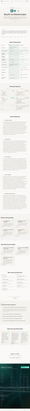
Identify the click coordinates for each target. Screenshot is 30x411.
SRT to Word (24, 390)
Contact (2, 400)
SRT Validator (21, 382)
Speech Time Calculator (28, 379)
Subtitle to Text (21, 386)
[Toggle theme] (22, 1)
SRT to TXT (24, 388)
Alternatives (2, 399)
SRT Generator (21, 380)
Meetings (2, 378)
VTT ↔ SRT (24, 378)
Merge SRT (21, 387)
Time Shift (21, 384)
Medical (11, 378)
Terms (1, 404)
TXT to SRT (24, 386)
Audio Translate (12, 384)
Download (26, 1)
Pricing (20, 1)
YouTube (2, 379)
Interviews (11, 374)
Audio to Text (2, 374)
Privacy (2, 403)
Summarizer (11, 383)
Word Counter (28, 376)
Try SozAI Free (15, 21)
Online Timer (27, 387)
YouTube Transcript (21, 376)
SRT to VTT (24, 380)
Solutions (12, 1)
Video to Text (2, 375)
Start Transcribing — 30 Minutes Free (15, 357)
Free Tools (16, 1)
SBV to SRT (24, 382)
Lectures (11, 375)
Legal (11, 379)
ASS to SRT (24, 384)
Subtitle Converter (24, 376)
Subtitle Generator (21, 378)
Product (8, 1)
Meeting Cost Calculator (28, 384)
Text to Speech (12, 387)
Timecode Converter (28, 389)
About (1, 394)
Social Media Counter (28, 382)
